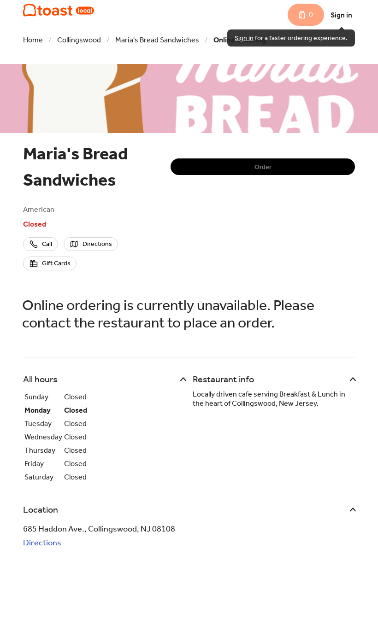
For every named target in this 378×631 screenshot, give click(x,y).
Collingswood (79, 39)
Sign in (341, 15)
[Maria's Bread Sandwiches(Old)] (58, 10)
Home (33, 39)
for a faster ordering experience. (291, 38)
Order (263, 167)
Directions (42, 543)
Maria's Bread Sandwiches (157, 39)
